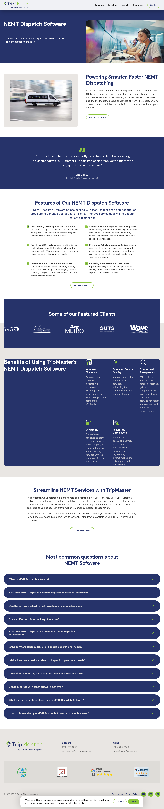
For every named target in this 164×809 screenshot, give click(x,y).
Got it (134, 801)
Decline (120, 801)
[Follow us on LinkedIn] (150, 794)
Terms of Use (117, 794)
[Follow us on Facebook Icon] (157, 794)
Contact (154, 5)
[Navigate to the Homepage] (16, 5)
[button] (82, 579)
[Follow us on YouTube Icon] (143, 794)
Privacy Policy (132, 794)
